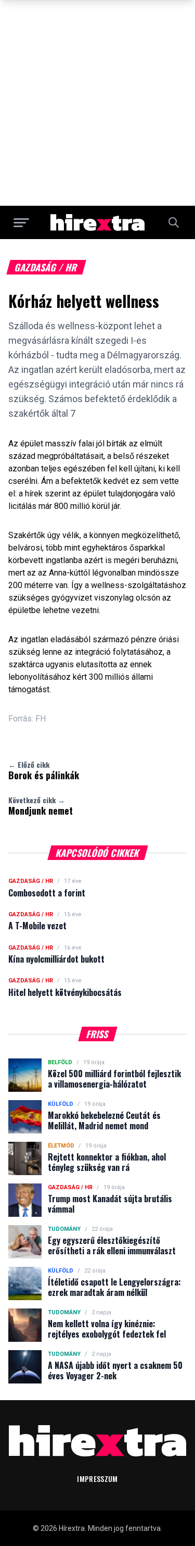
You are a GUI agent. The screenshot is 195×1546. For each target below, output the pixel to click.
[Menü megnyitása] (21, 222)
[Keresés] (174, 222)
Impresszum (97, 1478)
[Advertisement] (97, 103)
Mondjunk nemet (40, 805)
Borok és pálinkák (43, 770)
